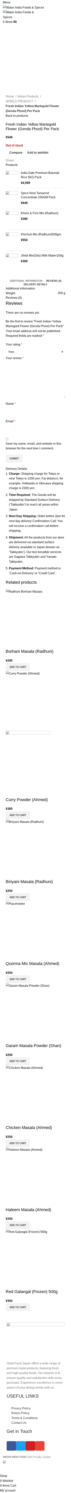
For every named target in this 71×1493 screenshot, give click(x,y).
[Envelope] (39, 1446)
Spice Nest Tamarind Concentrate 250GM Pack (38, 195)
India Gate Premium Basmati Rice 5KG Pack (40, 175)
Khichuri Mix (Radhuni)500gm (41, 234)
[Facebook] (11, 1446)
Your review (14, 358)
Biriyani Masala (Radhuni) (29, 881)
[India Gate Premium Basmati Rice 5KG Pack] (12, 178)
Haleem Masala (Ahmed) (28, 1209)
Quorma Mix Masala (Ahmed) (32, 963)
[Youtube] (30, 1446)
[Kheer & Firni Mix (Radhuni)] (12, 218)
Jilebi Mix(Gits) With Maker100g (42, 255)
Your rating (14, 344)
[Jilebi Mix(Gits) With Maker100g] (12, 262)
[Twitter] (21, 1446)
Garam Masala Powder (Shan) (33, 1045)
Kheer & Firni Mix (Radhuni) (39, 213)
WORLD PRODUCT (20, 101)
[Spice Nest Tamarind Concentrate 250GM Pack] (12, 198)
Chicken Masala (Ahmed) (29, 1127)
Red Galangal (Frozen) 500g (32, 1291)
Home (10, 96)
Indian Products (28, 96)
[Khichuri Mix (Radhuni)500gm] (12, 240)
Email (10, 421)
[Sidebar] (4, 1469)
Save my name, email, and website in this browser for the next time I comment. (33, 446)
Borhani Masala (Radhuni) (29, 651)
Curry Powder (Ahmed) (27, 799)
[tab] (26, 281)
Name (11, 403)
